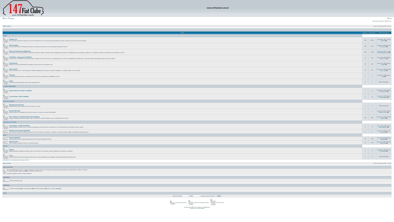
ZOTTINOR (383, 46)
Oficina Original (13, 45)
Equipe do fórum (25, 160)
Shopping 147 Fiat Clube (9, 122)
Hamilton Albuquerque (382, 52)
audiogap (382, 139)
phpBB (191, 207)
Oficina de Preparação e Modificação (20, 51)
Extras (4, 135)
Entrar (5, 18)
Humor (11, 81)
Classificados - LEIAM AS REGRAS (19, 126)
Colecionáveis (13, 63)
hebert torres (383, 58)
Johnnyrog (58, 188)
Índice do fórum (7, 26)
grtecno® (382, 132)
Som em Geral (13, 69)
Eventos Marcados (14, 111)
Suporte (5, 146)
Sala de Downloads (14, 137)
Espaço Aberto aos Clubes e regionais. (20, 90)
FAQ (390, 18)
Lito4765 (383, 40)
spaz (382, 76)
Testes (11, 155)
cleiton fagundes (383, 127)
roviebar (383, 64)
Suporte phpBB (200, 208)
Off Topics (12, 75)
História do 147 (13, 141)
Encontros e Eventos (8, 101)
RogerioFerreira (383, 112)
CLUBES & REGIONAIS (9, 86)
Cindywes (382, 118)
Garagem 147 (13, 39)
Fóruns (5, 35)
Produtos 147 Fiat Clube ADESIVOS (19, 130)
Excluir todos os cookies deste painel (11, 160)
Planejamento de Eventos (16, 105)
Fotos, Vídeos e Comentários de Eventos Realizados (24, 117)
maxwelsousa (382, 91)
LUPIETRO (383, 143)
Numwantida (383, 151)
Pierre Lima (383, 70)
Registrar (12, 18)
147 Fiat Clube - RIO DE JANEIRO (19, 96)
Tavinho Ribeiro (383, 97)
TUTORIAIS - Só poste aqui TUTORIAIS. (20, 57)
